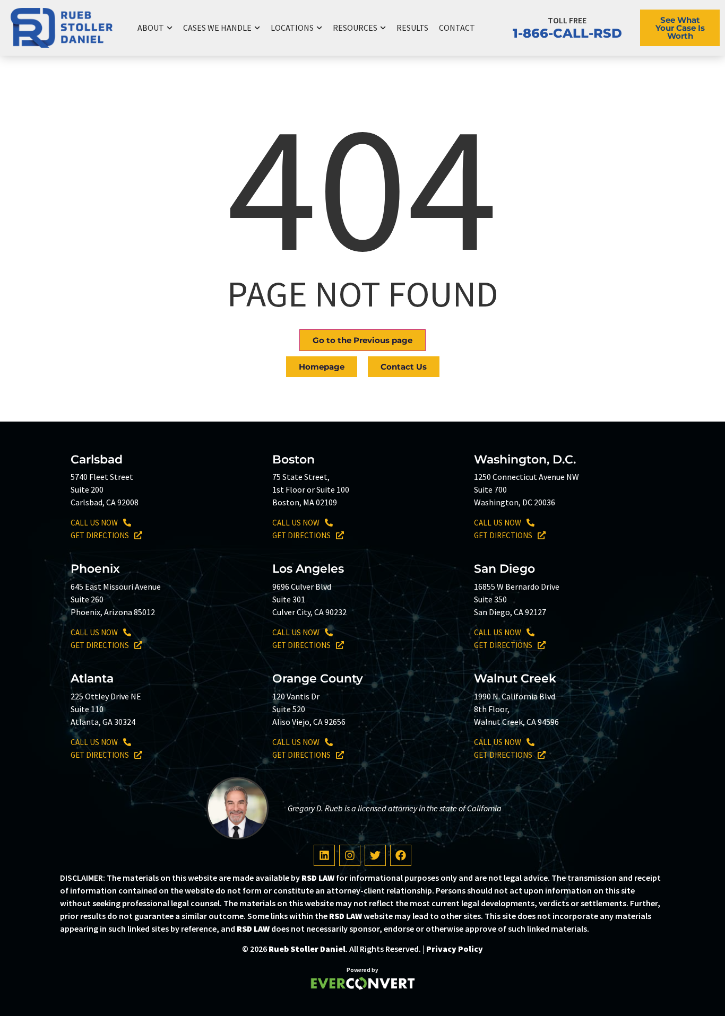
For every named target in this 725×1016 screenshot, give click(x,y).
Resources (355, 27)
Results (412, 27)
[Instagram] (349, 855)
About (150, 27)
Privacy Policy (454, 948)
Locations (292, 27)
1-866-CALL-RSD (567, 33)
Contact (457, 27)
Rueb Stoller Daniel (307, 948)
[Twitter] (375, 855)
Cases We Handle (217, 27)
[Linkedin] (324, 855)
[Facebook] (400, 855)
